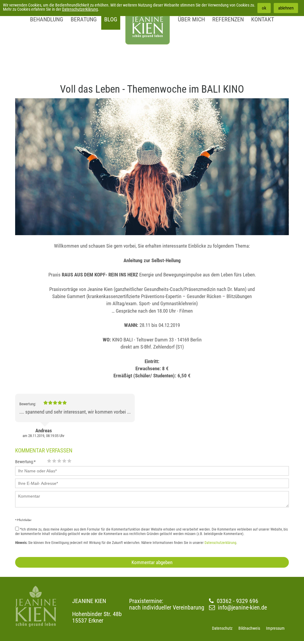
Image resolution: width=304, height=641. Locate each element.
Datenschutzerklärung (80, 9)
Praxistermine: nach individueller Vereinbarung (166, 604)
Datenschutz (222, 628)
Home (147, 22)
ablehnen (286, 8)
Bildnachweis (249, 628)
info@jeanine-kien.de (242, 607)
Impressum (275, 628)
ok (264, 8)
